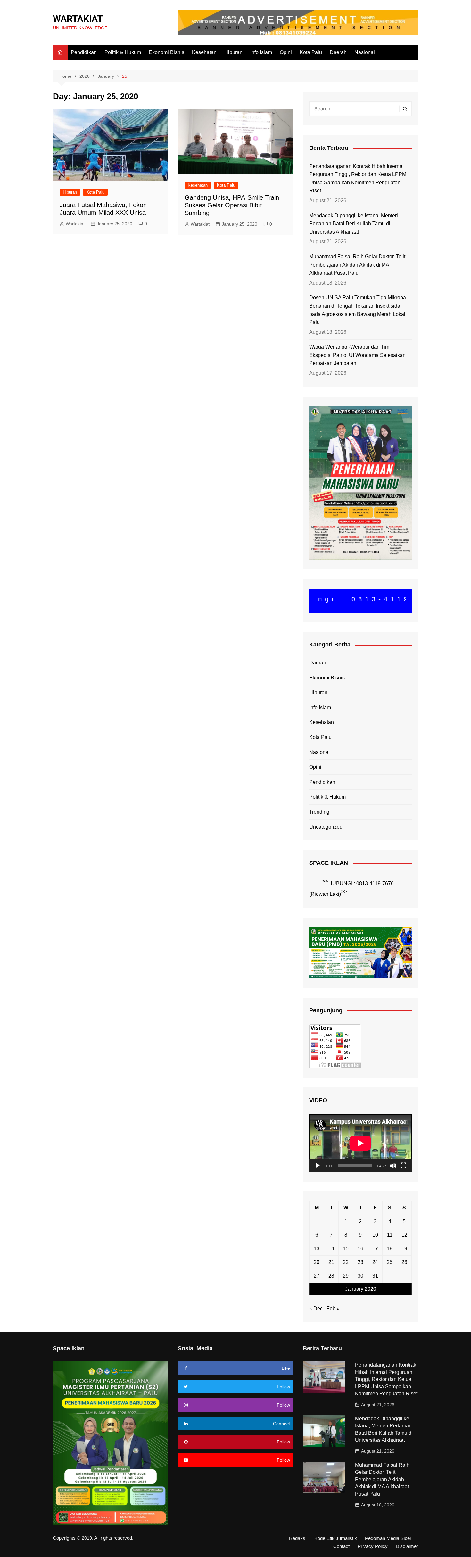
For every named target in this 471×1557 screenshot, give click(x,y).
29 (346, 1276)
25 (389, 1262)
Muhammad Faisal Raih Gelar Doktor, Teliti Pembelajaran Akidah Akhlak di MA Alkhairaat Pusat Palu (358, 265)
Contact (341, 1546)
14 (331, 1248)
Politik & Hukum (122, 52)
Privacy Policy (373, 1546)
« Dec (316, 1308)
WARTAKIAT (78, 18)
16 (360, 1248)
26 (404, 1262)
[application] (360, 1143)
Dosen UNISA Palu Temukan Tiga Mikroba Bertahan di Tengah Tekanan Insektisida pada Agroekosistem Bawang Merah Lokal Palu (357, 310)
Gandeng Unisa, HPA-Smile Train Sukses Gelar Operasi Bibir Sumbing (232, 205)
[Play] (317, 1165)
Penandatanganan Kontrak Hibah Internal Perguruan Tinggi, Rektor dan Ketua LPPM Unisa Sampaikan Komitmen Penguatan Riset (357, 179)
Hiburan (233, 52)
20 (316, 1262)
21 (331, 1262)
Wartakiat (75, 223)
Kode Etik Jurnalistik (335, 1538)
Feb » (333, 1308)
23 (360, 1262)
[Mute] (393, 1165)
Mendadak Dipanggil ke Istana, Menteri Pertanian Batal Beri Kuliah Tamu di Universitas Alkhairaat (353, 224)
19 (404, 1248)
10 (375, 1235)
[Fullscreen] (403, 1165)
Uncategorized (326, 827)
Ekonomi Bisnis (166, 52)
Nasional (364, 52)
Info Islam (261, 52)
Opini (286, 52)
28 (331, 1276)
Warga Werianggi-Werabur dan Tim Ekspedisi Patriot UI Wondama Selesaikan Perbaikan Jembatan (357, 355)
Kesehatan (204, 52)
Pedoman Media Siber (388, 1538)
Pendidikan (84, 52)
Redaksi (297, 1538)
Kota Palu (311, 52)
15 (346, 1248)
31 (375, 1276)
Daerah (338, 52)
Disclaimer (407, 1546)
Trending (319, 812)
